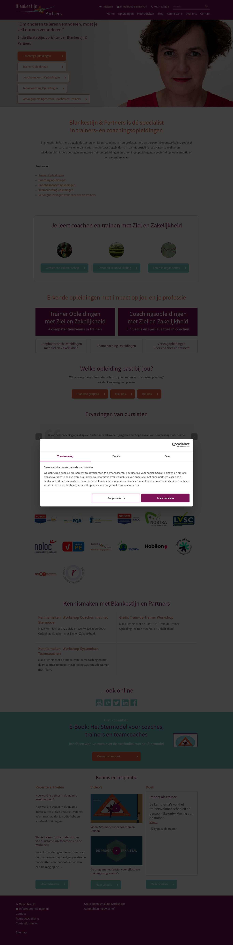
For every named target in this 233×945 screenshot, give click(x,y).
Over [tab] (168, 456)
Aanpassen (114, 498)
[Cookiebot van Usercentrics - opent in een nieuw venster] (175, 445)
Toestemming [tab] (65, 456)
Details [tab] (116, 456)
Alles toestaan (165, 498)
